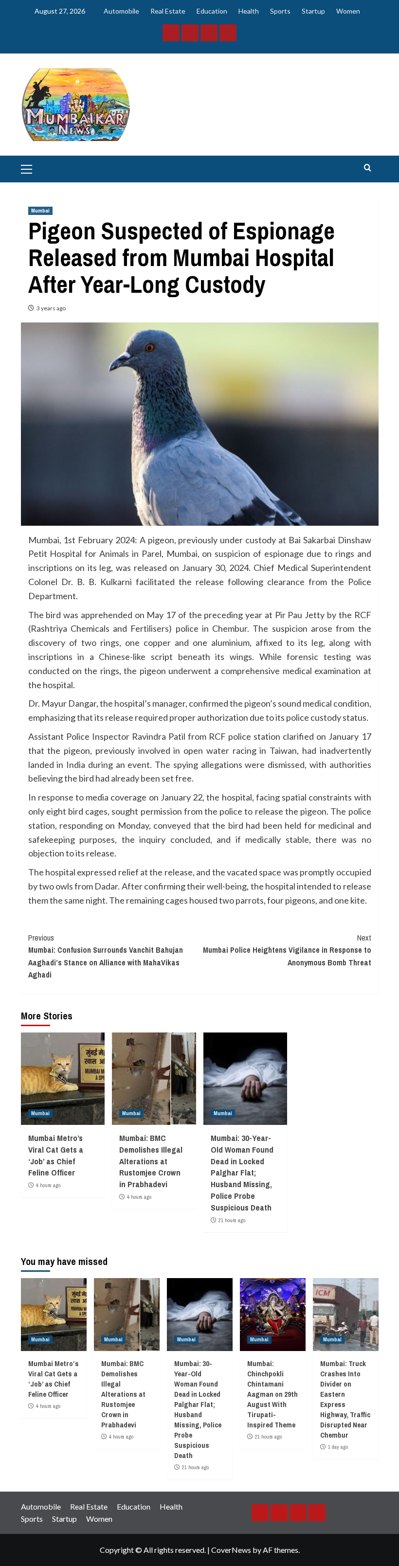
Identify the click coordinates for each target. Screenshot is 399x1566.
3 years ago (51, 308)
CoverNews (231, 1549)
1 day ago (338, 1446)
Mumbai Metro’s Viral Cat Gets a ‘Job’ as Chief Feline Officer (55, 1155)
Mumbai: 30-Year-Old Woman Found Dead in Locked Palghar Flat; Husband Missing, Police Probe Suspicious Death (242, 1172)
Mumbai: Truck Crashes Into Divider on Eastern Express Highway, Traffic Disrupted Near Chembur (345, 1399)
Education (212, 11)
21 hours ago (231, 1220)
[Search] (368, 168)
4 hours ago (48, 1185)
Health (248, 11)
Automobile (121, 11)
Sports (280, 11)
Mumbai (40, 210)
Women (348, 11)
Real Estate (167, 11)
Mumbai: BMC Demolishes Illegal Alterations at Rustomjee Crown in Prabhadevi (150, 1161)
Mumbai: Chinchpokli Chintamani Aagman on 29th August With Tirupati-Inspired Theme (272, 1394)
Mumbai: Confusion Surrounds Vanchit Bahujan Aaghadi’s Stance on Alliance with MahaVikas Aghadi (105, 956)
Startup (313, 11)
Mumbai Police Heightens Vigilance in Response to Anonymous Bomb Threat (287, 950)
